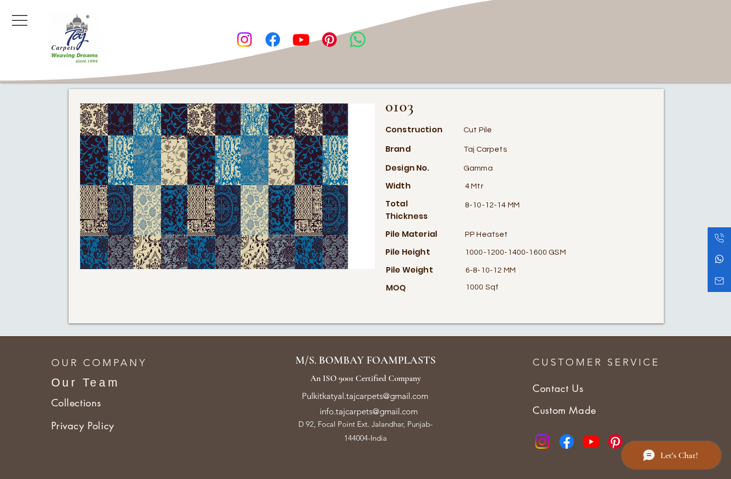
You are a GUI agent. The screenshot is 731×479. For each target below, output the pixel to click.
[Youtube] (301, 39)
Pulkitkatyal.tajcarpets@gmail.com (365, 396)
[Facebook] (272, 39)
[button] (19, 19)
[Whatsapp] (357, 39)
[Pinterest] (329, 39)
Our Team (85, 382)
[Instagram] (244, 39)
